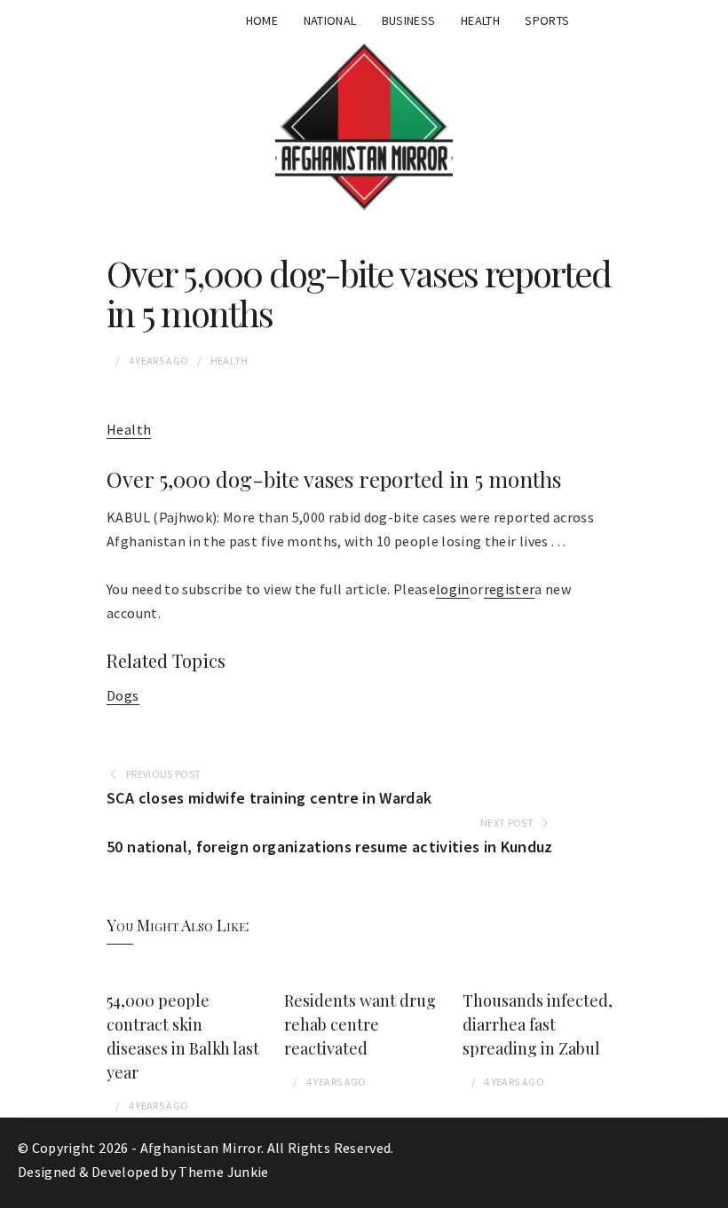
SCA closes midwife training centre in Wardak (269, 798)
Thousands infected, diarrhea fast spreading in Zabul (538, 1024)
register (509, 589)
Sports (547, 20)
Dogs (122, 695)
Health (480, 20)
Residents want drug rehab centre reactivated (360, 1024)
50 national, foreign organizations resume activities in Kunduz (330, 846)
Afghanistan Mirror (200, 1148)
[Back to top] (710, 1190)
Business (409, 20)
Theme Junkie (223, 1172)
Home (262, 20)
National (330, 20)
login (453, 589)
